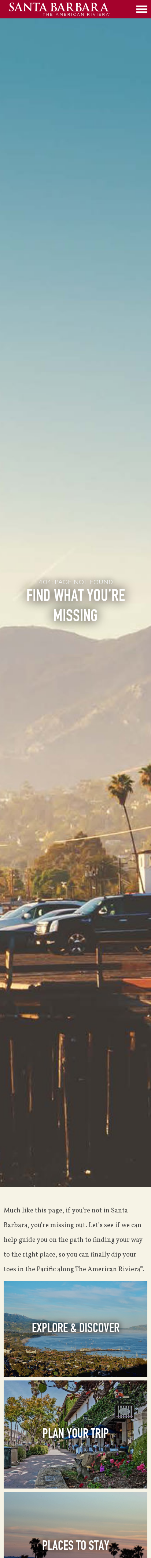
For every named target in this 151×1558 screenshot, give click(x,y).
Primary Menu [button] (142, 9)
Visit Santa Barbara (71, 9)
